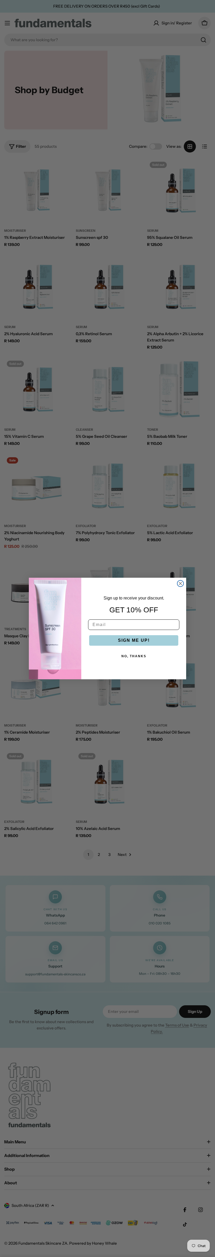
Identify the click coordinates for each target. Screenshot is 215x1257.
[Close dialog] (180, 583)
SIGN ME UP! (134, 640)
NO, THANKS (133, 656)
